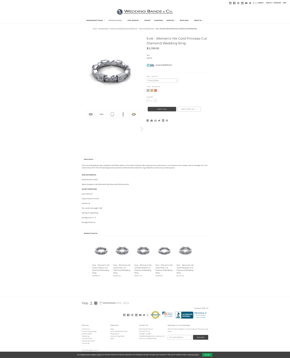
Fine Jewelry (133, 20)
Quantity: (150, 97)
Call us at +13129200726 (147, 338)
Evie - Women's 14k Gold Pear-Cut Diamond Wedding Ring (164, 269)
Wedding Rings (115, 20)
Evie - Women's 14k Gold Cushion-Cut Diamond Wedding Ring (100, 269)
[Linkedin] (242, 3)
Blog (112, 329)
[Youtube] (246, 3)
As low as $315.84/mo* (164, 65)
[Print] (155, 120)
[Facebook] (234, 3)
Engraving (85, 336)
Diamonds (158, 20)
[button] (167, 314)
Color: (153, 86)
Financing (85, 343)
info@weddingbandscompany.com (152, 336)
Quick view (100, 248)
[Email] (151, 120)
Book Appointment (146, 329)
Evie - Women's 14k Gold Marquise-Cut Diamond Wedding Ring (185, 269)
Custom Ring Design (89, 331)
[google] (253, 3)
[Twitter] (250, 3)
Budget (147, 20)
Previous (83, 129)
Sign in (268, 3)
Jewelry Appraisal (88, 341)
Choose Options (102, 252)
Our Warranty (87, 338)
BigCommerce (93, 350)
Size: (152, 76)
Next (141, 129)
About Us (198, 20)
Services (170, 20)
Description (88, 159)
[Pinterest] (238, 3)
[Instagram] (230, 3)
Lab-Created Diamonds (118, 331)
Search (260, 3)
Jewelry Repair (87, 334)
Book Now (184, 20)
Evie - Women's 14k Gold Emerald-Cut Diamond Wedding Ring (143, 269)
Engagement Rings (94, 20)
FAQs (112, 338)
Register (277, 3)
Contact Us (86, 329)
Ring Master (114, 334)
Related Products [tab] (91, 233)
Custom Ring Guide (117, 336)
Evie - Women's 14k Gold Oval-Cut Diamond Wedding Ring (121, 269)
